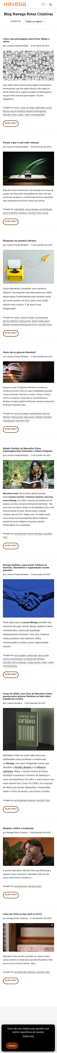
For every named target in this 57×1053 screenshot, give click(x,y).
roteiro (21, 114)
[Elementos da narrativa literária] (28, 267)
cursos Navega (31, 209)
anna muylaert (20, 655)
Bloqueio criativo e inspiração (18, 828)
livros (34, 324)
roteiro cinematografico (34, 114)
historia (13, 111)
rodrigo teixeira (33, 662)
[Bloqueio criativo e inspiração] (28, 851)
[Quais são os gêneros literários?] (28, 372)
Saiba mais (11, 123)
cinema (6, 659)
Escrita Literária (23, 767)
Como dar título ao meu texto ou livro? (22, 913)
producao (22, 662)
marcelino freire (10, 114)
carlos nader (43, 655)
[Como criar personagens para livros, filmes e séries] (28, 65)
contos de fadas (27, 107)
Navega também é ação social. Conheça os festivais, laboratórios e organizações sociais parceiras (26, 567)
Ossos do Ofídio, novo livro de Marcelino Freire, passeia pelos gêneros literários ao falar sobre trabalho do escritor (28, 696)
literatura (21, 111)
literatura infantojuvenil (36, 111)
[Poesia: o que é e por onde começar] (28, 169)
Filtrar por (16, 21)
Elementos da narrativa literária (19, 240)
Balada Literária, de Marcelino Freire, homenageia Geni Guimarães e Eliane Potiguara (27, 449)
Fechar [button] (12, 1046)
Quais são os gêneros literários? (19, 352)
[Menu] (51, 4)
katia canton (44, 321)
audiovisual (32, 655)
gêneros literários (10, 213)
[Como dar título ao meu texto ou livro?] (28, 937)
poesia (45, 213)
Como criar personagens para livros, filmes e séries (26, 40)
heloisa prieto (25, 321)
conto (16, 107)
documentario (16, 659)
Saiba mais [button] (28, 1036)
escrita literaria (45, 209)
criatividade (40, 107)
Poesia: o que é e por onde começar (21, 142)
